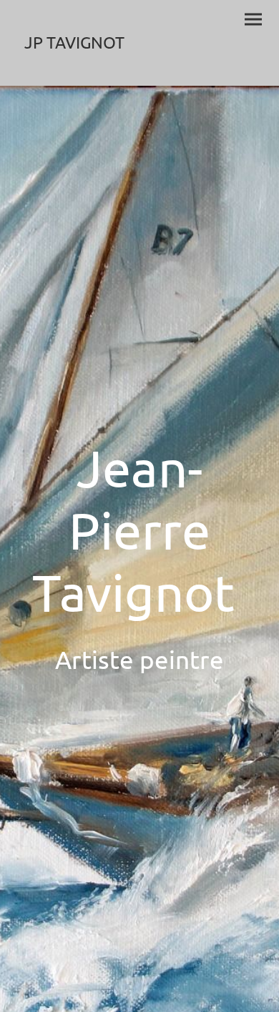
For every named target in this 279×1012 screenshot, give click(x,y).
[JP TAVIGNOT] (75, 68)
